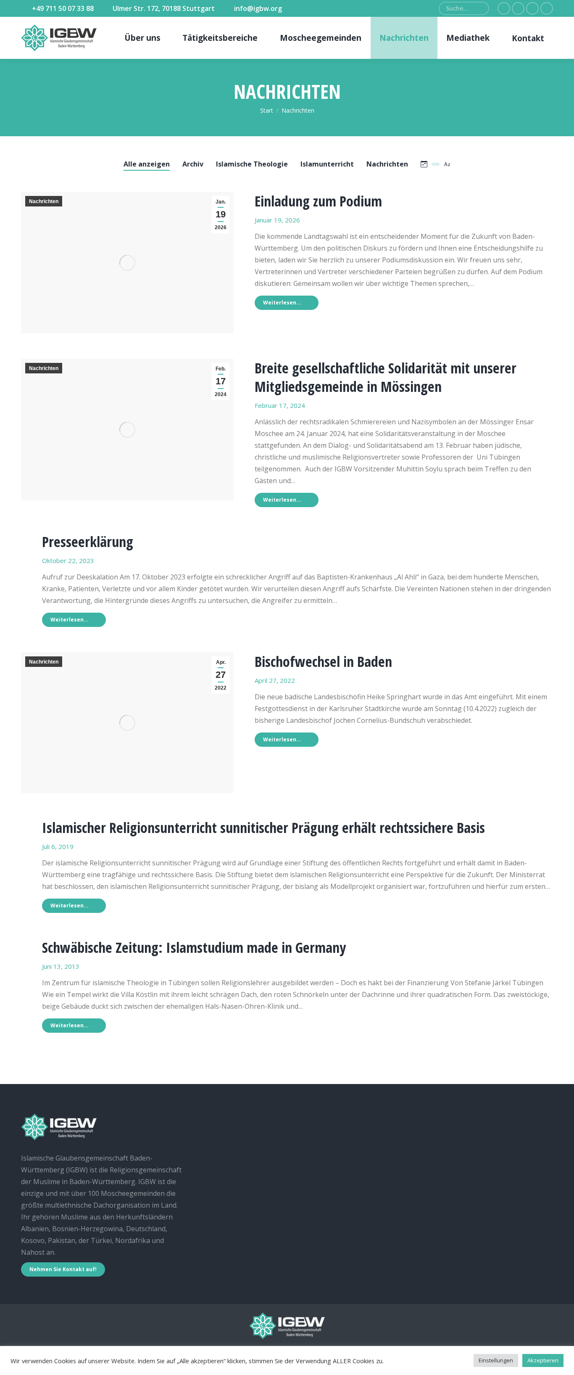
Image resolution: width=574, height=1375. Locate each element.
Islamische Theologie (252, 164)
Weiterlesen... (282, 302)
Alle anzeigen (147, 164)
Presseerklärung (87, 541)
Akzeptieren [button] (542, 1360)
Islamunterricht (327, 164)
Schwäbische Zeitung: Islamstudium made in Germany (194, 947)
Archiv (192, 164)
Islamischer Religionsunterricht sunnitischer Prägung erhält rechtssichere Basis (263, 827)
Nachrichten (387, 164)
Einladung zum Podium (318, 201)
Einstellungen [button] (496, 1360)
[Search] (479, 8)
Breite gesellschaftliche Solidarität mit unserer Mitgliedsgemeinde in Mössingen (385, 377)
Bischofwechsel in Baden (323, 661)
